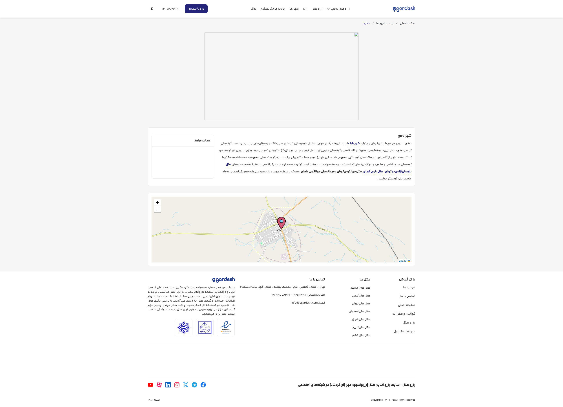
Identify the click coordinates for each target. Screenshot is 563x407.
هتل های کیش (361, 295)
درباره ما (409, 287)
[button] (281, 223)
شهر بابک (354, 143)
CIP (305, 9)
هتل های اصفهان (359, 311)
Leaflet (403, 260)
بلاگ (253, 9)
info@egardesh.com (304, 302)
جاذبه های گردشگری (272, 9)
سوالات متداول (404, 331)
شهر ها (294, 9)
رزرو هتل (317, 9)
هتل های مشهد (360, 288)
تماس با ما (407, 296)
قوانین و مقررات (403, 313)
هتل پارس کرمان (373, 171)
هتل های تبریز (361, 327)
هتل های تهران (361, 303)
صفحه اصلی (406, 304)
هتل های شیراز (361, 319)
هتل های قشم (361, 335)
